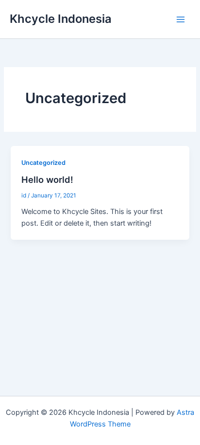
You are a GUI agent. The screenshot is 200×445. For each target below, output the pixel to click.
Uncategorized (43, 162)
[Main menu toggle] (180, 19)
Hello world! (47, 179)
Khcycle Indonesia (61, 19)
